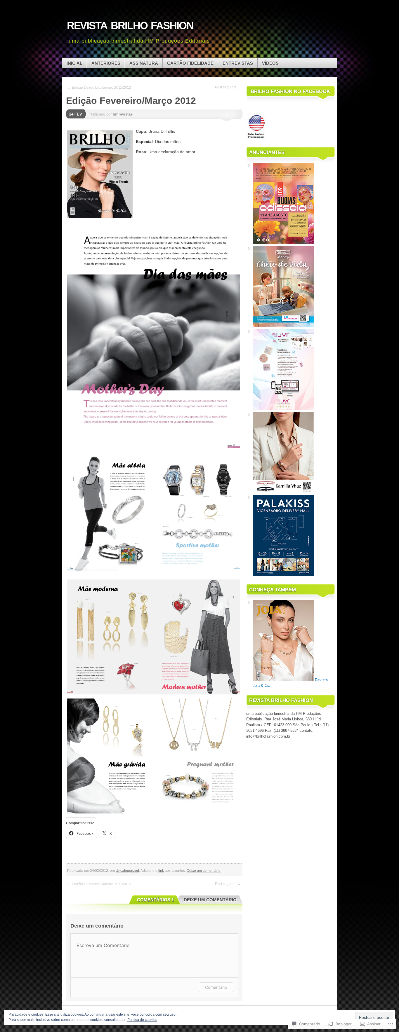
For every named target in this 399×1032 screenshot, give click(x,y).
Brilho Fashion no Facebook (290, 91)
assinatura (143, 63)
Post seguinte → (228, 87)
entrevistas (238, 63)
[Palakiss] (283, 575)
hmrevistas (123, 114)
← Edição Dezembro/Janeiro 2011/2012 (99, 87)
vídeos (270, 63)
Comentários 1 (155, 899)
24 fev (75, 114)
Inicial (74, 63)
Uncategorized (127, 871)
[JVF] (283, 409)
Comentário (216, 987)
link (161, 871)
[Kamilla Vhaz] (283, 492)
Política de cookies (142, 1020)
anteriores (105, 63)
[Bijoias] (283, 242)
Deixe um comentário (204, 871)
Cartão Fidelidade (190, 63)
